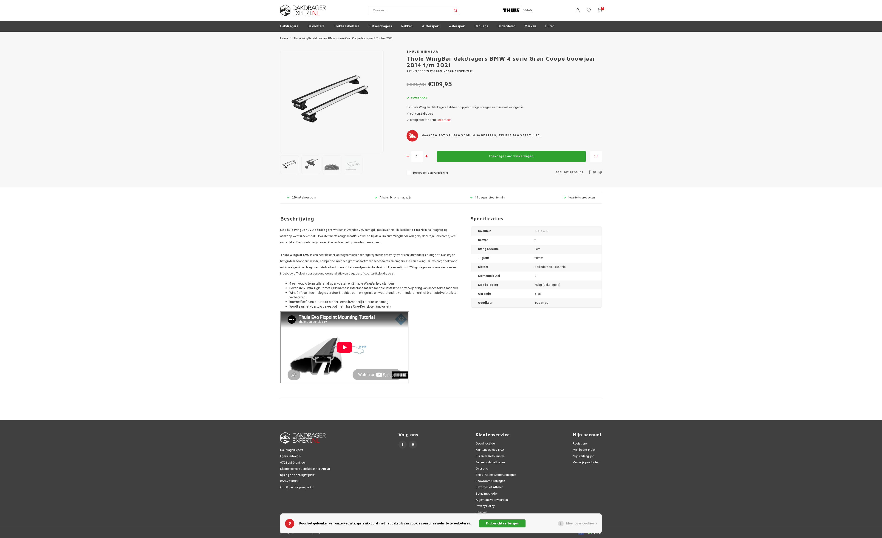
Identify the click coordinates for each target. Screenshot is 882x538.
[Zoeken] (455, 10)
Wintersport (430, 26)
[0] (600, 10)
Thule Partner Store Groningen (496, 475)
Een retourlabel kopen (490, 462)
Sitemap (481, 512)
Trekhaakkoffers (346, 26)
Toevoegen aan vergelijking (430, 173)
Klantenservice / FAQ (490, 449)
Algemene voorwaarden (492, 500)
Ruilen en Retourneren (490, 456)
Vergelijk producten (586, 462)
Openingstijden (486, 443)
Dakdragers (289, 26)
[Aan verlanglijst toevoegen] (596, 156)
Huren (549, 26)
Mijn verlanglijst (583, 456)
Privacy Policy (485, 506)
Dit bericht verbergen (502, 523)
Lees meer (444, 120)
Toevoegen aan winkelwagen (511, 156)
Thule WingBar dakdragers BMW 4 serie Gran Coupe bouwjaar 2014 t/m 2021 (343, 38)
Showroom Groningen (490, 481)
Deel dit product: (570, 172)
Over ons (482, 468)
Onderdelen (506, 26)
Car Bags (481, 26)
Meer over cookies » (581, 523)
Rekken (407, 26)
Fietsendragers (380, 26)
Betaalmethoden (487, 493)
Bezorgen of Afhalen (489, 487)
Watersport (457, 26)
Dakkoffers (316, 26)
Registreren (580, 443)
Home (284, 38)
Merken (530, 26)
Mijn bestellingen (584, 449)
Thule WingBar (422, 52)
